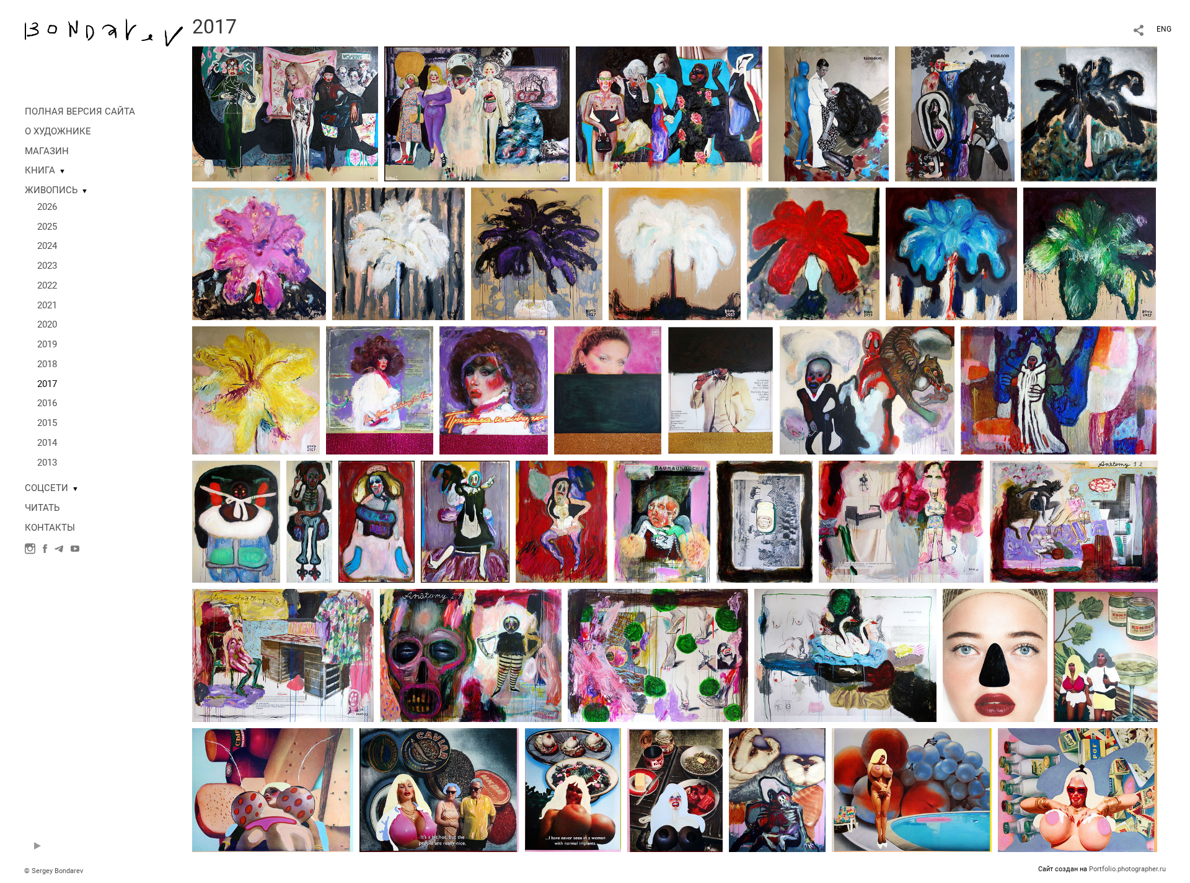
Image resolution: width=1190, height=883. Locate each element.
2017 (47, 383)
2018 (47, 364)
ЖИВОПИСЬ (51, 190)
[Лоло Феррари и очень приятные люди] (439, 789)
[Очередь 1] (285, 113)
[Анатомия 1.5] (658, 654)
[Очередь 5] (669, 113)
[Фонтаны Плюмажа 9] (256, 389)
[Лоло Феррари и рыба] (777, 789)
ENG (1164, 29)
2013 (47, 462)
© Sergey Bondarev (53, 871)
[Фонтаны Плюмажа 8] (1089, 253)
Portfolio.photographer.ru (1127, 869)
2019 (47, 344)
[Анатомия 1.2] (1074, 521)
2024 (47, 245)
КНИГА (40, 170)
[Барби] (376, 521)
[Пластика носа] (995, 654)
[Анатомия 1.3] (283, 654)
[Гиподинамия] (721, 389)
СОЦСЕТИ (46, 488)
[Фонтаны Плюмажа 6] (813, 253)
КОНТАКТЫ (50, 527)
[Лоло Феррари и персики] (912, 789)
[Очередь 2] (829, 113)
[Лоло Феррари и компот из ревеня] (1106, 654)
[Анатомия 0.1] (662, 521)
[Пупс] (236, 521)
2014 (47, 442)
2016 (47, 403)
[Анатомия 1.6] (845, 654)
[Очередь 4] (955, 113)
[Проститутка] (561, 521)
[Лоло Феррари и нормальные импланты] (573, 789)
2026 (47, 206)
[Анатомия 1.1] (901, 521)
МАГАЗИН (47, 151)
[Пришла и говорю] (493, 389)
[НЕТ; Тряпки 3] (1059, 389)
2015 (47, 422)
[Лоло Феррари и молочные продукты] (1077, 789)
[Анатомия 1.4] (471, 654)
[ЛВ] (607, 389)
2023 (47, 265)
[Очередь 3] (477, 113)
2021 (47, 305)
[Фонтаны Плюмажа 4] (536, 253)
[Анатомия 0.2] (764, 521)
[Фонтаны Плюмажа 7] (951, 253)
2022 (47, 285)
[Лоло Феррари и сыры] (272, 789)
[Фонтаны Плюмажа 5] (675, 253)
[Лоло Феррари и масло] (675, 789)
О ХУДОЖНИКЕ (58, 131)
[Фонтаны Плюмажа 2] (259, 253)
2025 (47, 226)
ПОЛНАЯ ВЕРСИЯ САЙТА (80, 111)
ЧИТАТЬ (42, 507)
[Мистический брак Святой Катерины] (867, 389)
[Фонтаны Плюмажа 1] (1089, 113)
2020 (47, 324)
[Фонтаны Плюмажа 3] (398, 253)
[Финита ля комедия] (465, 521)
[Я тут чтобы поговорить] (379, 389)
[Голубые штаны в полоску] (309, 521)
